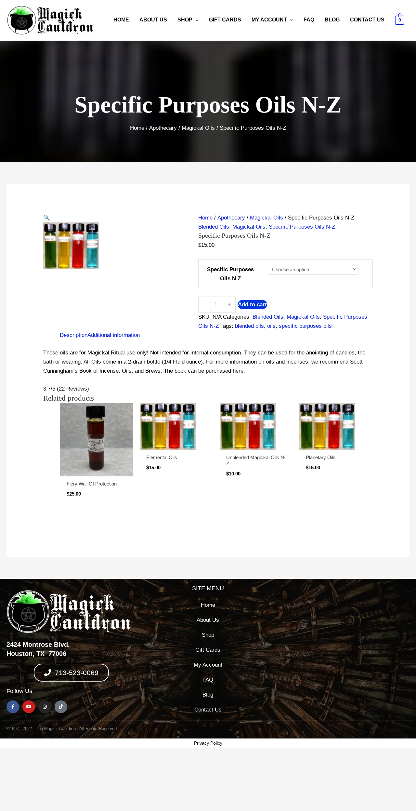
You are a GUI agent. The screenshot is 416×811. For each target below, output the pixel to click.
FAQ (309, 19)
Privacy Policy (208, 743)
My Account (269, 19)
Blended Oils (213, 227)
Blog (332, 19)
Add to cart (252, 304)
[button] (114, 217)
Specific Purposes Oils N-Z (302, 227)
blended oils (249, 326)
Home (121, 19)
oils (271, 326)
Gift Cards (225, 19)
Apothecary (163, 128)
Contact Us (367, 19)
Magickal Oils (198, 128)
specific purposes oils (305, 326)
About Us (153, 19)
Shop (184, 19)
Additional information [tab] (113, 335)
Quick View (96, 470)
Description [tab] (73, 335)
